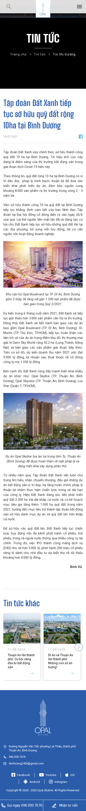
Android (35, 782)
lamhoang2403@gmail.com (26, 763)
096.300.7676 (17, 756)
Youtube (51, 775)
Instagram (60, 782)
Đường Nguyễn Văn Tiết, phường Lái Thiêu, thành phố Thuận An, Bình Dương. (42, 748)
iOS (72, 775)
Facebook (23, 775)
